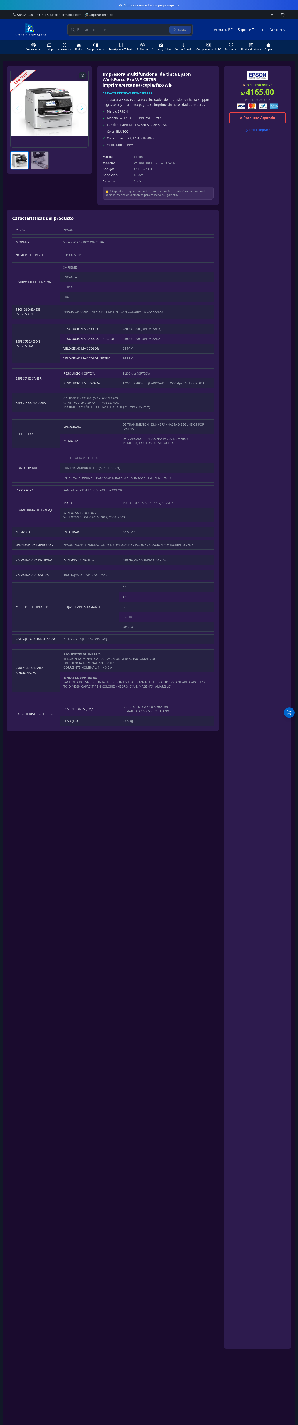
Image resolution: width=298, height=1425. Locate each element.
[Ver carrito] (289, 712)
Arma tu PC (223, 29)
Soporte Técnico (99, 15)
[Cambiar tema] (272, 14)
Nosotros (277, 29)
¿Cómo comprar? (257, 130)
